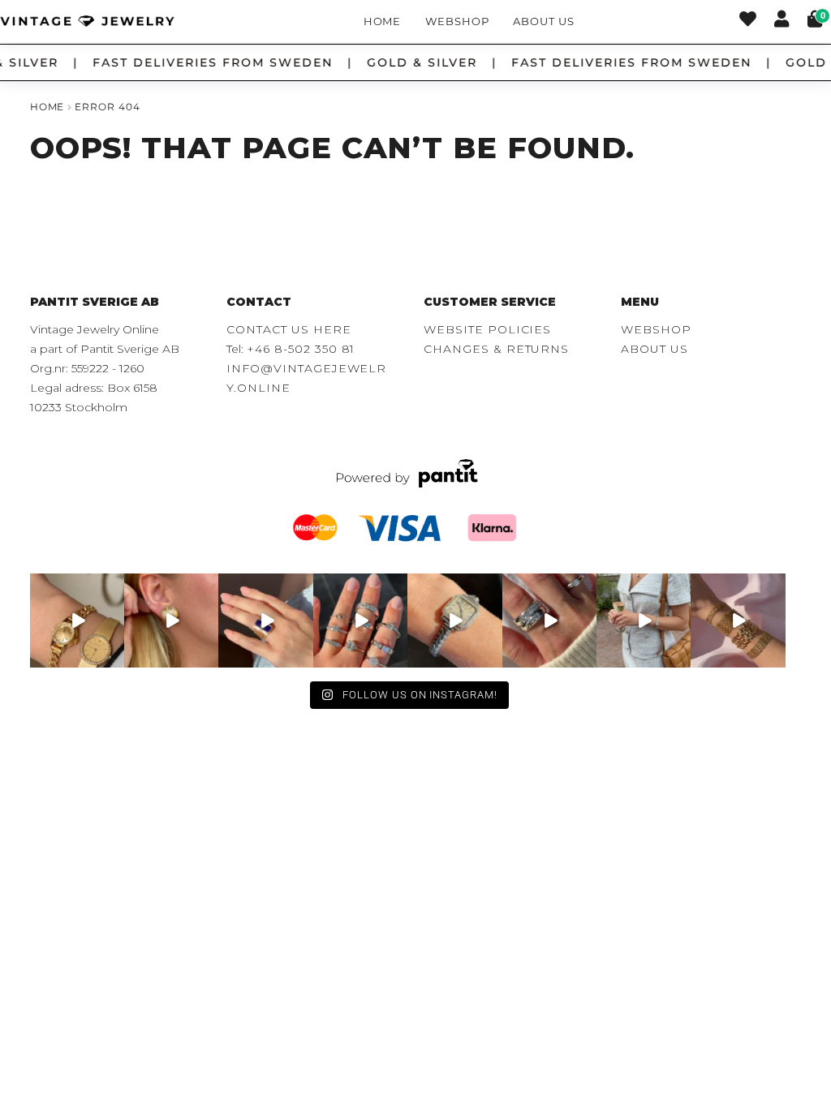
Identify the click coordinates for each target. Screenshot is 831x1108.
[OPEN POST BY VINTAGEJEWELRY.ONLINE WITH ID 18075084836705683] (643, 620)
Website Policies (487, 329)
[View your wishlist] (747, 21)
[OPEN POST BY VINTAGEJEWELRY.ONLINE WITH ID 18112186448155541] (171, 620)
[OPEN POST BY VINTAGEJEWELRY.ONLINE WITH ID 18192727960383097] (77, 620)
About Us (543, 21)
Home (383, 21)
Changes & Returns (496, 348)
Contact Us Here (288, 329)
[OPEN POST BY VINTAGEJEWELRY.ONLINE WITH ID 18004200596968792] (360, 620)
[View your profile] (781, 21)
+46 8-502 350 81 (301, 348)
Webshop (457, 21)
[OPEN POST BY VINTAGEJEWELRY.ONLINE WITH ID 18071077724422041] (549, 620)
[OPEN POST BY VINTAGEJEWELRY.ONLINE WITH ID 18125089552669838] (738, 620)
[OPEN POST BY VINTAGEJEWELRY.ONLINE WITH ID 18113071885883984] (454, 620)
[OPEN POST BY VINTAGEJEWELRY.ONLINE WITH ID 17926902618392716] (265, 620)
